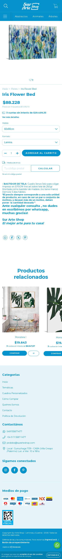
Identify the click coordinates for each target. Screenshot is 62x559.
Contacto (7, 410)
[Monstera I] (33, 353)
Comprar (15, 353)
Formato (6, 136)
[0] (55, 6)
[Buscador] (5, 6)
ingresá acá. (51, 539)
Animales (38, 16)
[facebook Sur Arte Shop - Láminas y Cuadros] (14, 470)
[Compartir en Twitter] (18, 238)
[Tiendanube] (11, 547)
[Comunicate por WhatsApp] (57, 545)
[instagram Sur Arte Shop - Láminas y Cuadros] (5, 470)
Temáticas (7, 387)
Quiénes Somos (10, 404)
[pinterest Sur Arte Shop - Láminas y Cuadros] (23, 470)
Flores (14, 89)
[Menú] (5, 16)
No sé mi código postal (12, 174)
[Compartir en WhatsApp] (5, 237)
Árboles (53, 16)
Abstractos (21, 16)
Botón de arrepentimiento (15, 542)
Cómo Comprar (10, 399)
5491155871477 (14, 431)
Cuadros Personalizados (14, 393)
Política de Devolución (14, 416)
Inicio (5, 89)
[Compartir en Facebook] (12, 238)
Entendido (53, 555)
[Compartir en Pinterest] (25, 238)
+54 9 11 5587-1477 (16, 437)
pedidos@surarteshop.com (21, 442)
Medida (5, 123)
